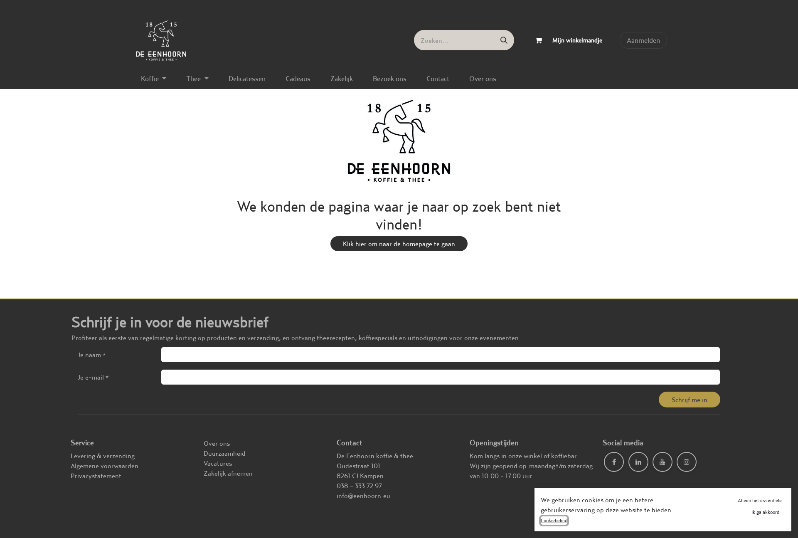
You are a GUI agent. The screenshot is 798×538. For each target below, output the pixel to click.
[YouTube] (662, 462)
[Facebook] (614, 462)
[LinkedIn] (638, 462)
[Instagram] (687, 462)
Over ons (217, 443)
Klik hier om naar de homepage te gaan (399, 243)
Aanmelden (643, 40)
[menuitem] (153, 78)
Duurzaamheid (225, 453)
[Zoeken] (504, 40)
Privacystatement (96, 475)
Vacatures (218, 463)
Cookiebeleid (554, 520)
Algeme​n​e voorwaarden (104, 465)
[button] (689, 399)
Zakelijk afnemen (228, 473)
